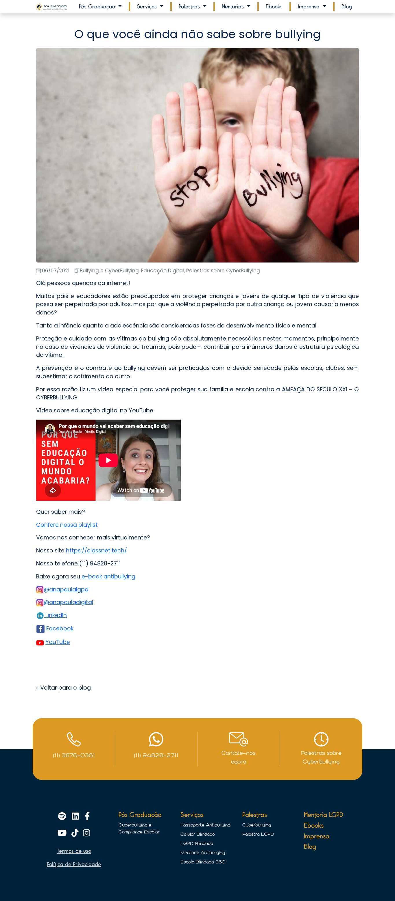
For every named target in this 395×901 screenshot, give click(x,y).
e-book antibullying (108, 576)
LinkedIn (55, 615)
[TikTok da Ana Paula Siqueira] (76, 834)
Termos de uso (74, 851)
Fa (49, 628)
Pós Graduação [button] (98, 7)
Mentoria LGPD (323, 814)
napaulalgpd (70, 589)
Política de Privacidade (74, 864)
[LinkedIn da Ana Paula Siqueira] (76, 817)
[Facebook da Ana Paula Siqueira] (87, 817)
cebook (63, 628)
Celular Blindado (197, 834)
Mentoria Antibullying (202, 852)
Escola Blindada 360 (202, 862)
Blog (347, 7)
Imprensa (316, 836)
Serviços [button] (147, 7)
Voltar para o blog (63, 688)
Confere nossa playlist (67, 525)
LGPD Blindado (196, 843)
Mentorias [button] (234, 7)
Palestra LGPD (258, 834)
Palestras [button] (190, 7)
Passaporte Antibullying (205, 825)
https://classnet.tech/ (96, 550)
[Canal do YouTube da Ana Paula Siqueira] (63, 834)
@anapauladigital (68, 602)
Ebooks (274, 7)
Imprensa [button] (309, 7)
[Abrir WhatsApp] (380, 886)
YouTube (57, 642)
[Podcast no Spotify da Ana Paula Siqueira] (63, 817)
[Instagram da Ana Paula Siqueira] (86, 834)
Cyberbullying (256, 825)
